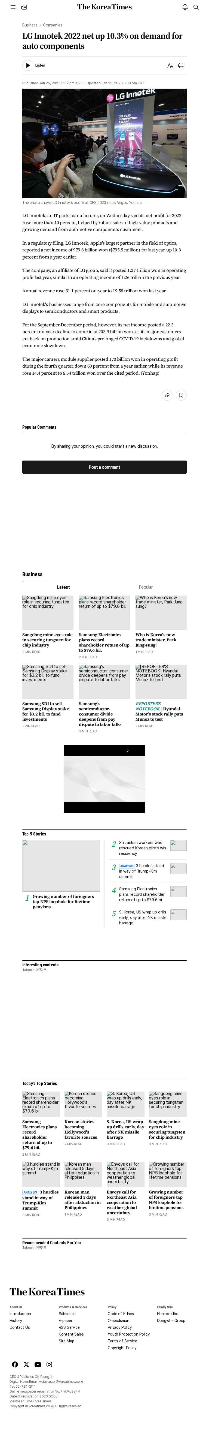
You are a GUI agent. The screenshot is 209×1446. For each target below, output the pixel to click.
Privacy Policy (120, 1327)
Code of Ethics (121, 1314)
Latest (63, 587)
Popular (146, 587)
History (16, 1320)
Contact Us (20, 1327)
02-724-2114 (26, 1386)
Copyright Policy (122, 1348)
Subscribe (67, 1314)
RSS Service (69, 1327)
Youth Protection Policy (129, 1334)
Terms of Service (122, 1341)
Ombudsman (118, 1320)
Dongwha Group (171, 1320)
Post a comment (104, 467)
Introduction (20, 1314)
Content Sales (71, 1334)
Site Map (66, 1341)
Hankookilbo (168, 1314)
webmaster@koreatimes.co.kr (61, 1382)
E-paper (65, 1320)
